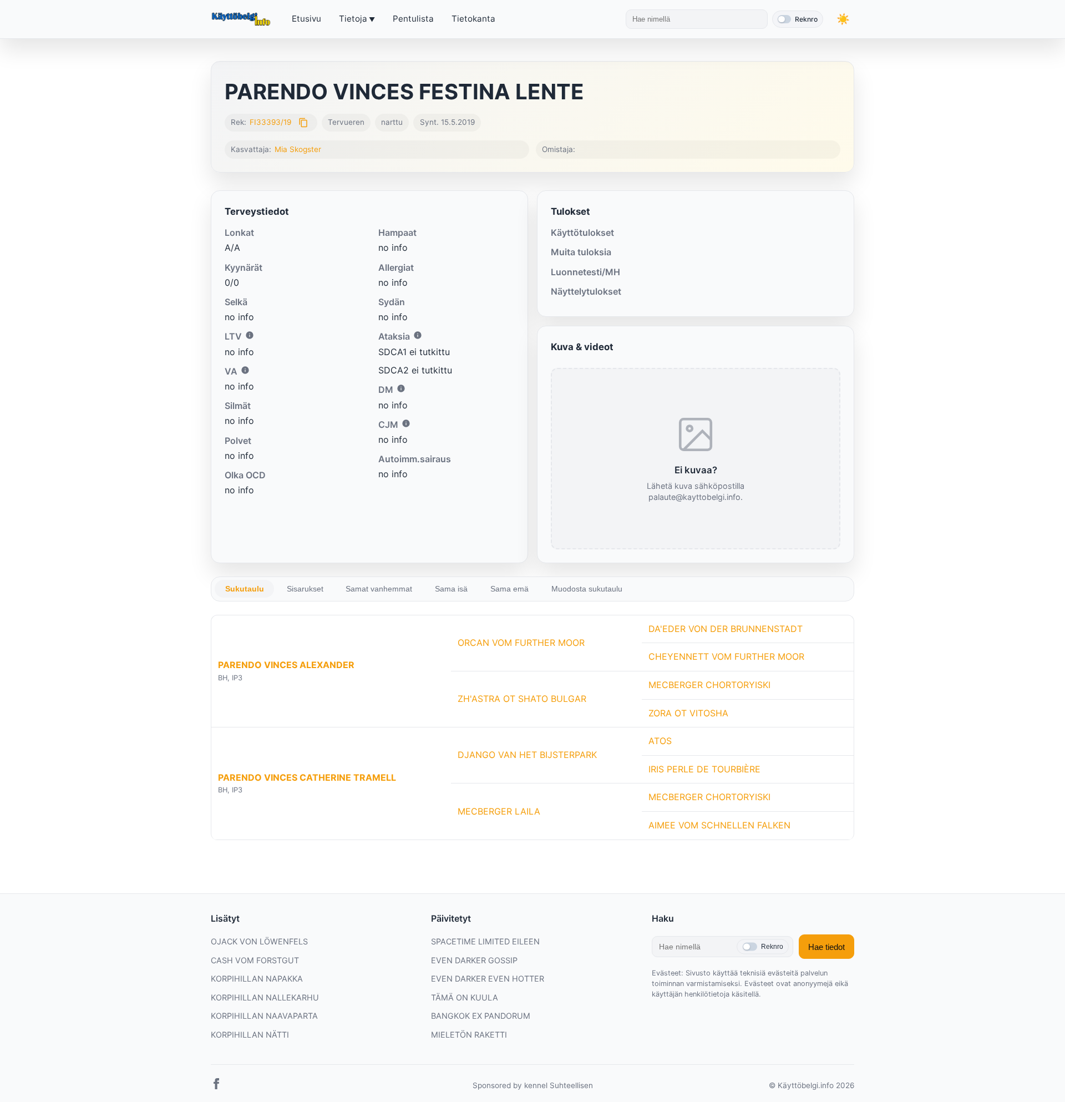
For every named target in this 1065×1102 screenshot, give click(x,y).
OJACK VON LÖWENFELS (259, 941)
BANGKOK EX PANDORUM (480, 1015)
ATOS (660, 740)
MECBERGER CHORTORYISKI (709, 684)
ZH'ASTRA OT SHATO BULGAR (522, 698)
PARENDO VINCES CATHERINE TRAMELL (307, 777)
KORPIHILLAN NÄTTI (250, 1034)
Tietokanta (473, 18)
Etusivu (306, 18)
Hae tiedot (826, 947)
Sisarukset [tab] (305, 588)
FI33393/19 (270, 122)
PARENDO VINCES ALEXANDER (286, 664)
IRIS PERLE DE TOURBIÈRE (704, 769)
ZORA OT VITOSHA (688, 713)
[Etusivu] (242, 19)
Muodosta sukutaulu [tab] (586, 588)
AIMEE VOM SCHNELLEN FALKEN (719, 825)
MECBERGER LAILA (499, 811)
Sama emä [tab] (509, 588)
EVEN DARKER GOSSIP (474, 960)
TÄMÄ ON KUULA (464, 997)
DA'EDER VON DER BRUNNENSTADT (725, 628)
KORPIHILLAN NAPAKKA (257, 978)
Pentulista (413, 18)
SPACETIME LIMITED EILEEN (485, 941)
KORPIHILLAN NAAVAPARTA (264, 1015)
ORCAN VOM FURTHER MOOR (521, 642)
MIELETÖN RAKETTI (469, 1034)
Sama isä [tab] (451, 588)
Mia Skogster (298, 149)
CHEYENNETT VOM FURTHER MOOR (726, 656)
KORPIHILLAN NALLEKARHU (265, 997)
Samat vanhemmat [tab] (379, 588)
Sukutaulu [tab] (244, 588)
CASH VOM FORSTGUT (255, 960)
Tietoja (353, 18)
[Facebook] (216, 1086)
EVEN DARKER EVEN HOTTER (487, 978)
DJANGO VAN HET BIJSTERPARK (527, 754)
